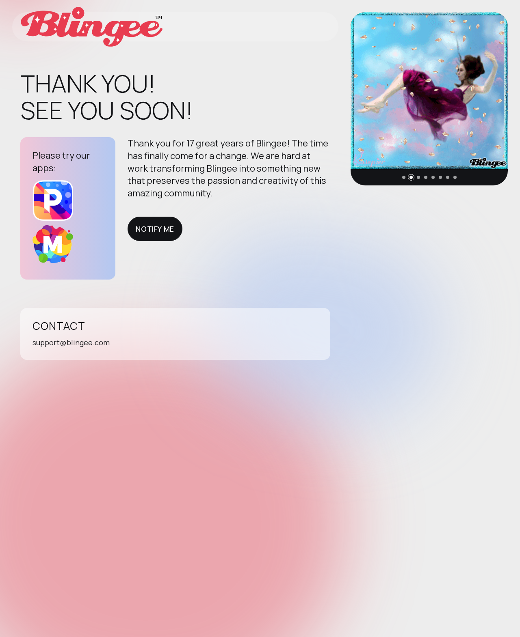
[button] (403, 177)
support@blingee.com (71, 342)
